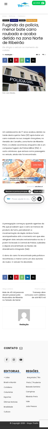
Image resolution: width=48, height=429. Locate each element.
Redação (8, 55)
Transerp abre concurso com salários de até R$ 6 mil (35, 295)
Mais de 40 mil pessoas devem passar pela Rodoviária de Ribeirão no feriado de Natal (13, 296)
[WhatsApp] (21, 60)
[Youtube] (21, 360)
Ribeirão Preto (31, 20)
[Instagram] (14, 360)
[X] (10, 60)
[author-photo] (24, 321)
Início (4, 16)
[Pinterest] (16, 60)
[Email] (33, 60)
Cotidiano (21, 16)
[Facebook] (4, 60)
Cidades (22, 20)
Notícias (12, 16)
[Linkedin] (27, 60)
